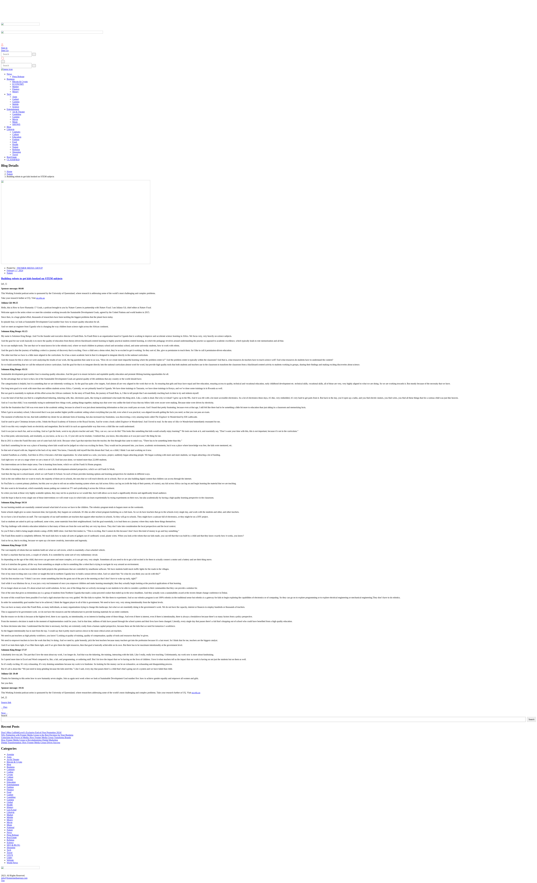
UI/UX (10, 855)
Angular (10, 754)
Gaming (10, 800)
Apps (9, 757)
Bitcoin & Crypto (14, 762)
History (10, 807)
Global (10, 802)
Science (10, 842)
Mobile (10, 817)
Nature (10, 174)
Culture (10, 777)
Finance (10, 789)
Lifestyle (10, 812)
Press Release (13, 835)
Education (11, 782)
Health (10, 805)
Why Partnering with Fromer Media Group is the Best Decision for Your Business (37, 735)
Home (9, 171)
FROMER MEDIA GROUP (30, 268)
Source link (6, 702)
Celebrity (11, 769)
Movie (9, 822)
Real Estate (12, 837)
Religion (10, 840)
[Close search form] (3, 61)
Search (4, 715)
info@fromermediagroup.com (14, 878)
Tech (9, 850)
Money (10, 820)
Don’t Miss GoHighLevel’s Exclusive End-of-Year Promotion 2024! (31, 732)
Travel (9, 852)
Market (10, 815)
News (9, 832)
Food (9, 792)
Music (9, 825)
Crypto (10, 774)
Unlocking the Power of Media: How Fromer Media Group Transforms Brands (36, 737)
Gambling (11, 797)
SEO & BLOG (13, 845)
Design (10, 779)
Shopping (11, 847)
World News (12, 862)
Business (11, 767)
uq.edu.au (40, 298)
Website (10, 860)
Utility (9, 857)
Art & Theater (13, 759)
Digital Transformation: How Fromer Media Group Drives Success (30, 742)
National (10, 827)
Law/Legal (11, 810)
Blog (9, 764)
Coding (10, 772)
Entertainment (13, 784)
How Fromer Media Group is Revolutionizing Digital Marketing (29, 740)
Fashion (10, 787)
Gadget (10, 795)
